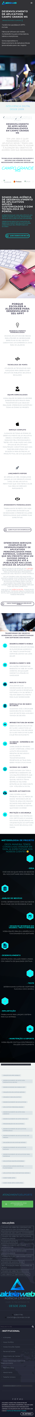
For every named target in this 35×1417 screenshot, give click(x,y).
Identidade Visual (21, 1274)
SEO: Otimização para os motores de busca (17, 1267)
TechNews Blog (8, 1368)
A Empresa (7, 1337)
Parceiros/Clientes (9, 1351)
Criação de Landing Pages (12, 1262)
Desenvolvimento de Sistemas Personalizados (14, 1252)
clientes (29, 568)
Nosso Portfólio (8, 1342)
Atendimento (7, 1372)
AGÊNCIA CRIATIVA (17, 1298)
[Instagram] (15, 1399)
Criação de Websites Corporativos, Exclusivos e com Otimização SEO (16, 1228)
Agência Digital (17, 589)
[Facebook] (13, 1399)
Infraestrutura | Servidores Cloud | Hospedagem (17, 1258)
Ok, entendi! (26, 1414)
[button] (2, 181)
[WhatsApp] (22, 1399)
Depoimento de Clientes (11, 1356)
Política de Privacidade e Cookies (16, 1411)
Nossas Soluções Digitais (11, 1347)
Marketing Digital (9, 1242)
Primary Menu (31, 3)
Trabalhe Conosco (9, 1377)
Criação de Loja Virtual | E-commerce (17, 1233)
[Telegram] (20, 1399)
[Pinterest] (17, 1399)
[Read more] (17, 652)
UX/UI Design (7, 1274)
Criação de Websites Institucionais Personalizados (16, 1237)
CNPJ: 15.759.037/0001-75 (17, 1302)
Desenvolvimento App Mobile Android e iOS (14, 1246)
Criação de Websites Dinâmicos (15, 1271)
